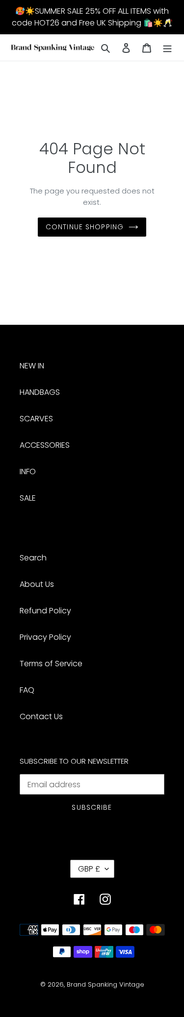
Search (33, 557)
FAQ (27, 690)
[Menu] (167, 47)
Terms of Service (51, 663)
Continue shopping (85, 227)
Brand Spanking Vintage (105, 984)
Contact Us (41, 716)
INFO (28, 471)
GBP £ (89, 868)
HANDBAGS (40, 392)
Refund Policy (45, 610)
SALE (28, 498)
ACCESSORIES (45, 445)
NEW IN (32, 365)
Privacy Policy (45, 637)
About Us (37, 584)
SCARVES (36, 418)
